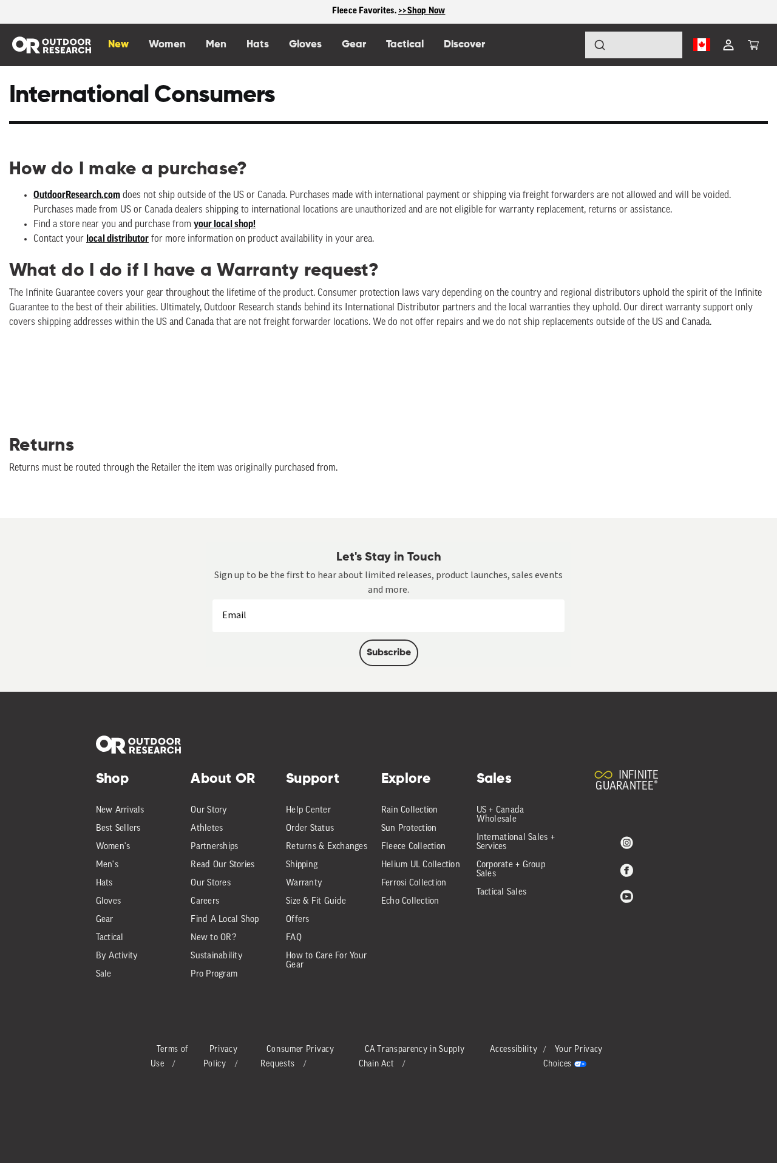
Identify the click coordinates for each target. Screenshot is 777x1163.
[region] (388, 12)
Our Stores (211, 883)
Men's (107, 865)
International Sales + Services (516, 842)
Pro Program (214, 974)
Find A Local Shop (225, 919)
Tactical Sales (502, 892)
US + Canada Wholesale (500, 815)
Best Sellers (118, 828)
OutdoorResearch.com (76, 195)
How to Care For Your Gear (326, 961)
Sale (104, 974)
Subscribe (389, 653)
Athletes (207, 828)
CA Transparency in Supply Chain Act (412, 1057)
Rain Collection (409, 810)
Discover (464, 44)
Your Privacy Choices (573, 1057)
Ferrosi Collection (414, 883)
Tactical (110, 938)
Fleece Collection (413, 846)
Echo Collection (410, 901)
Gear (105, 919)
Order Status (310, 828)
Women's (113, 846)
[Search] (565, 45)
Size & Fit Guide (316, 901)
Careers (205, 901)
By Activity (117, 956)
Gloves (108, 901)
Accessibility (513, 1049)
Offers (298, 919)
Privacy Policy (220, 1057)
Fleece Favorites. (365, 11)
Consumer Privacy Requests (297, 1057)
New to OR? (213, 938)
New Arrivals (120, 810)
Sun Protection (409, 828)
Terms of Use (170, 1057)
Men (216, 44)
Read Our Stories (222, 865)
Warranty (304, 883)
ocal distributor (119, 239)
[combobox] (633, 45)
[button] (753, 45)
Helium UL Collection (420, 865)
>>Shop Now (422, 11)
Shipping (301, 865)
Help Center (308, 810)
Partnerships (214, 846)
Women (167, 44)
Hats (104, 883)
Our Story (209, 810)
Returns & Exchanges (326, 846)
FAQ (294, 938)
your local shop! (225, 225)
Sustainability (217, 956)
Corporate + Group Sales (511, 870)
